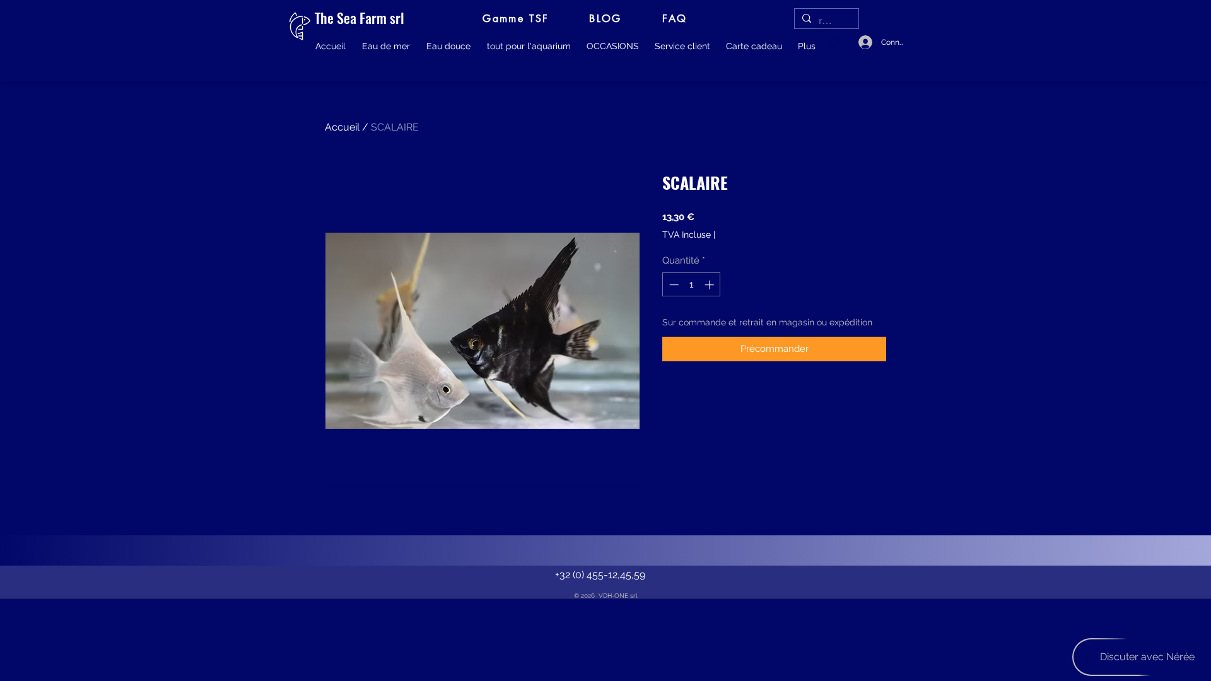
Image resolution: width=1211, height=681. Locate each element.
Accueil (342, 127)
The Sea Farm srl (359, 18)
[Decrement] (672, 284)
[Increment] (710, 284)
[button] (386, 46)
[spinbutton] (691, 284)
